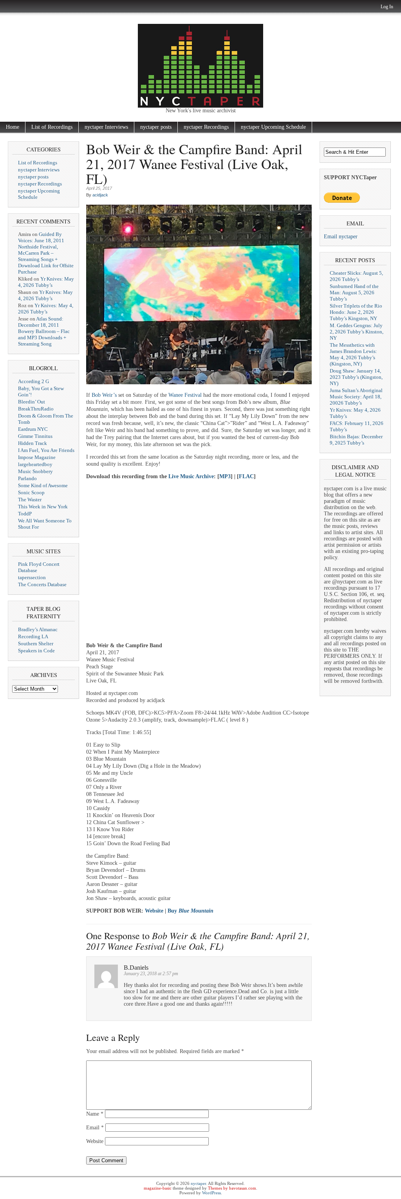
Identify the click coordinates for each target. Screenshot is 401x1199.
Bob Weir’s (104, 395)
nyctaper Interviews (106, 127)
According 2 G (33, 381)
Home (12, 127)
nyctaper (198, 1183)
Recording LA (33, 636)
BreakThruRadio (36, 409)
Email (95, 1128)
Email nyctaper (341, 236)
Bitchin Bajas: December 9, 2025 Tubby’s (356, 440)
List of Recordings (51, 127)
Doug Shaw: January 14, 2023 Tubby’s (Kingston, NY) (356, 377)
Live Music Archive (191, 476)
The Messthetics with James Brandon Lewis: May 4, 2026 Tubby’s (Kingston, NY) (353, 354)
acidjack (100, 195)
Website (154, 911)
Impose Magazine (37, 457)
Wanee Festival (185, 395)
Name (94, 1114)
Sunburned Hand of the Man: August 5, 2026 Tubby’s (354, 292)
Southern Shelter (35, 643)
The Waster (30, 499)
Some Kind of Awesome (43, 485)
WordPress (211, 1192)
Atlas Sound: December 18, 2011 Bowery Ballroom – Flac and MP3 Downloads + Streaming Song (44, 331)
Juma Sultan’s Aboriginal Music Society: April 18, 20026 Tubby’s (356, 396)
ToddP (25, 514)
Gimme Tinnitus (35, 436)
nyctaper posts (156, 127)
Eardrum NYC (33, 429)
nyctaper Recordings (206, 127)
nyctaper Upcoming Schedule (273, 127)
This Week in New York (43, 506)
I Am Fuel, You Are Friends (46, 450)
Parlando (27, 478)
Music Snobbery (35, 471)
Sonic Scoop (31, 492)
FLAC (246, 476)
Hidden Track (32, 443)
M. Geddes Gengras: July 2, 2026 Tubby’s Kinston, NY (356, 331)
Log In (387, 6)
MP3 (225, 476)
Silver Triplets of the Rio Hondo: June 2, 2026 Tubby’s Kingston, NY (356, 312)
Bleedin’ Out (31, 402)
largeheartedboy (35, 464)
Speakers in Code (36, 651)
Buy (190, 911)
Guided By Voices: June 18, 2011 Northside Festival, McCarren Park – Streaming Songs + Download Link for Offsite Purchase (46, 253)
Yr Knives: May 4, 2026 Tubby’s (46, 282)
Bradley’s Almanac (38, 629)
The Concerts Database (42, 584)
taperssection (32, 577)
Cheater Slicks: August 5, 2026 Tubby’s (356, 276)
